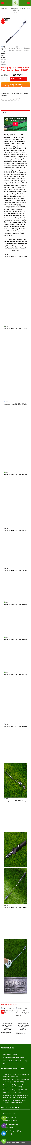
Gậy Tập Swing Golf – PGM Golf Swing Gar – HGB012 (8, 1025)
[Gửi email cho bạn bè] (12, 99)
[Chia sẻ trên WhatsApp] (2, 99)
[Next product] (14, 13)
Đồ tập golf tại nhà (18, 9)
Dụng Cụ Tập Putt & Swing (13, 93)
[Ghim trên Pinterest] (15, 99)
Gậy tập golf (4, 95)
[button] (2, 3)
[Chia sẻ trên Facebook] (6, 99)
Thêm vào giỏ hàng (18, 79)
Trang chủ (5, 9)
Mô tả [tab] (4, 112)
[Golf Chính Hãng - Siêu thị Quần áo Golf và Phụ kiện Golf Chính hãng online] (15, 3)
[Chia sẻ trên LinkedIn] (18, 99)
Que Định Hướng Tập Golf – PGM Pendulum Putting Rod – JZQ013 (23, 1026)
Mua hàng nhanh (6, 1033)
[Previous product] (17, 13)
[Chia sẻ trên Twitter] (9, 99)
